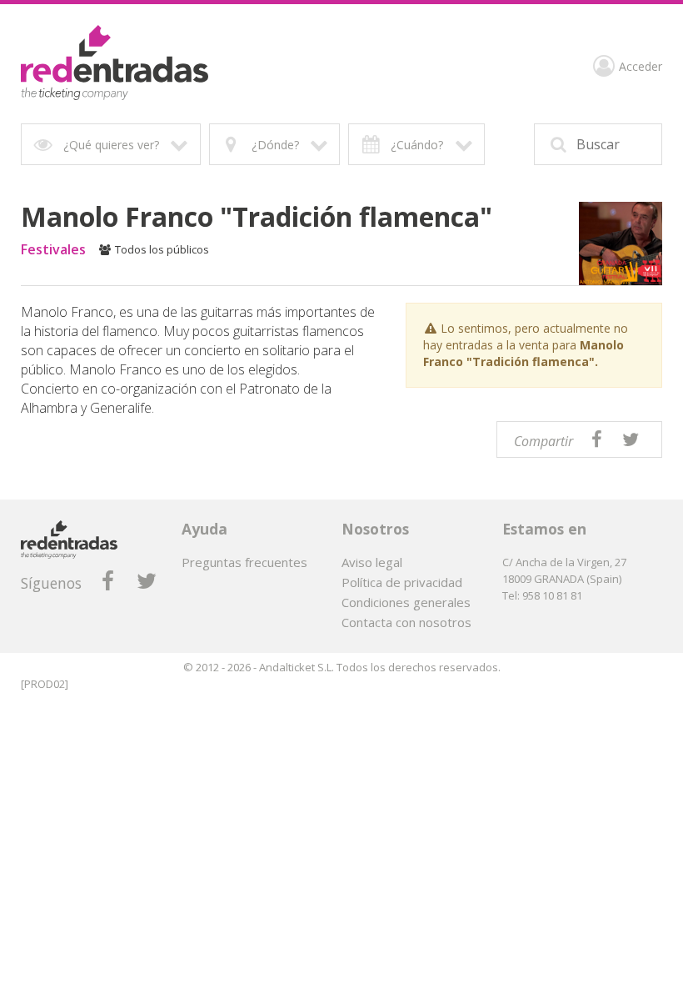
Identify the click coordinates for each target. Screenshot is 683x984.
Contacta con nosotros (406, 622)
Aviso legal (372, 562)
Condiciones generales (406, 602)
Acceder (640, 67)
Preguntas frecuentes (244, 562)
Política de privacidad (402, 582)
